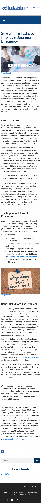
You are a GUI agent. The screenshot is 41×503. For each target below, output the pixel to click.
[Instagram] (7, 500)
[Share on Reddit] (8, 451)
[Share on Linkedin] (15, 451)
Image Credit (6, 73)
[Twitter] (17, 500)
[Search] (37, 460)
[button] (4, 19)
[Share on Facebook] (2, 451)
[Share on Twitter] (5, 451)
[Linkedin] (12, 500)
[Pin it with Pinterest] (12, 451)
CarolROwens (6, 474)
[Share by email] (18, 451)
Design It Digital (25, 495)
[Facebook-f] (3, 500)
